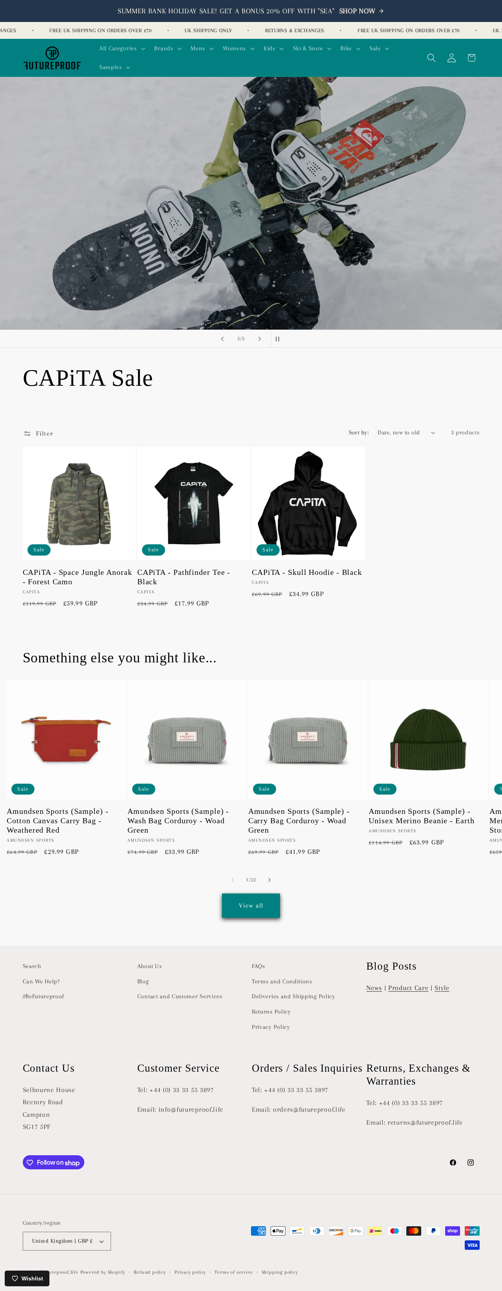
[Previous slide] (222, 338)
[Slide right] (269, 880)
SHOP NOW (357, 11)
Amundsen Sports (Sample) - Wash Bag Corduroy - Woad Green (178, 820)
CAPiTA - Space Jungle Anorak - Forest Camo (77, 577)
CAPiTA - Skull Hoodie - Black (307, 572)
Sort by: (359, 432)
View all (251, 905)
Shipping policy (280, 1272)
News (374, 988)
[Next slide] (259, 338)
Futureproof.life (59, 1272)
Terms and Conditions (282, 981)
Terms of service (234, 1272)
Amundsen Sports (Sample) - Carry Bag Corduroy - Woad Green (299, 820)
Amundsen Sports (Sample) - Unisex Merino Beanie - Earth (421, 816)
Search (32, 966)
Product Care (408, 988)
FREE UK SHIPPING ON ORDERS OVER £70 (89, 30)
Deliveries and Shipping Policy (293, 996)
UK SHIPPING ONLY (197, 30)
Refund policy (150, 1272)
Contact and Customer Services (179, 996)
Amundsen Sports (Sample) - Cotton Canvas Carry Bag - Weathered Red (57, 820)
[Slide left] (232, 880)
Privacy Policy (271, 1026)
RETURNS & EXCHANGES (283, 30)
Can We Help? (41, 981)
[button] (121, 48)
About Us (149, 966)
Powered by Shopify (103, 1272)
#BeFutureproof (44, 996)
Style (442, 988)
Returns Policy (271, 1011)
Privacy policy (190, 1272)
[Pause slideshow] (279, 338)
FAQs (258, 966)
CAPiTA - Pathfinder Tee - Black (184, 577)
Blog (143, 981)
